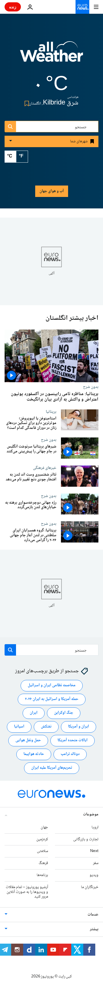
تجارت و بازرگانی (85, 839)
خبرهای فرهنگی (44, 468)
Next (94, 851)
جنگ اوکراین (63, 712)
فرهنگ (43, 863)
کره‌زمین (42, 839)
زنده (12, 6)
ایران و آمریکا (78, 726)
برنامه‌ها (42, 875)
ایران (33, 712)
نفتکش (46, 726)
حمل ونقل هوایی (28, 740)
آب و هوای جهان (51, 191)
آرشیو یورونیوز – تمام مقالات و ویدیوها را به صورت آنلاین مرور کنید (27, 892)
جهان (44, 827)
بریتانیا (51, 411)
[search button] (10, 126)
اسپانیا (19, 726)
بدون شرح (90, 387)
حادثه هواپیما (33, 754)
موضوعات (90, 814)
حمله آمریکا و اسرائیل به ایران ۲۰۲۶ (51, 699)
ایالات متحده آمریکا (73, 740)
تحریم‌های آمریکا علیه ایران (51, 767)
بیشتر (94, 929)
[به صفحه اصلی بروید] (82, 7)
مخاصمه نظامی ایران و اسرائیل (52, 685)
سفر (95, 863)
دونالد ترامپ (70, 754)
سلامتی (42, 851)
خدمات (93, 914)
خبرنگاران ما (89, 887)
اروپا (95, 827)
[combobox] (51, 126)
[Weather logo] (51, 55)
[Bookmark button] (25, 103)
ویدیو (94, 875)
